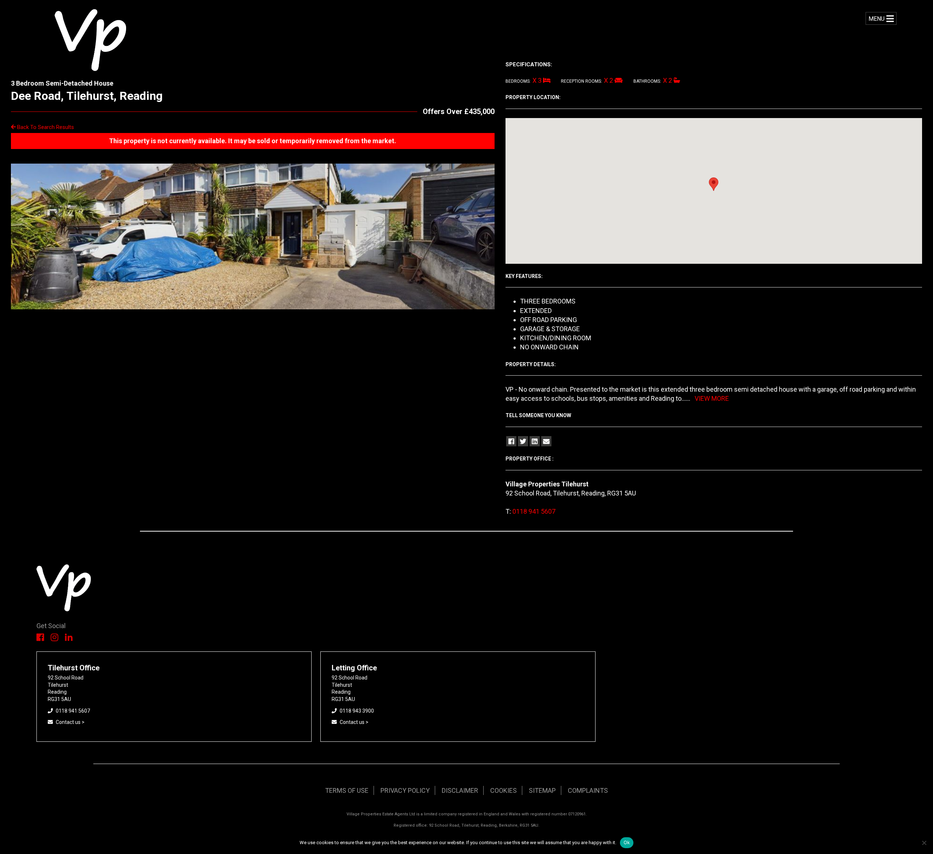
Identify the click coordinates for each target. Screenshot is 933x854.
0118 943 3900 (357, 711)
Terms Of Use (346, 790)
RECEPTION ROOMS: (581, 81)
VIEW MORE (712, 398)
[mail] (546, 441)
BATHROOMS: (647, 81)
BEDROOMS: (518, 81)
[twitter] (523, 441)
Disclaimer (460, 790)
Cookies (503, 790)
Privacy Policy (405, 790)
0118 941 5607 (533, 511)
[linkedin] (535, 441)
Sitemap (542, 790)
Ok (627, 842)
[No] (924, 842)
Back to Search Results (45, 127)
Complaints (588, 790)
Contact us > (70, 722)
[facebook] (511, 441)
